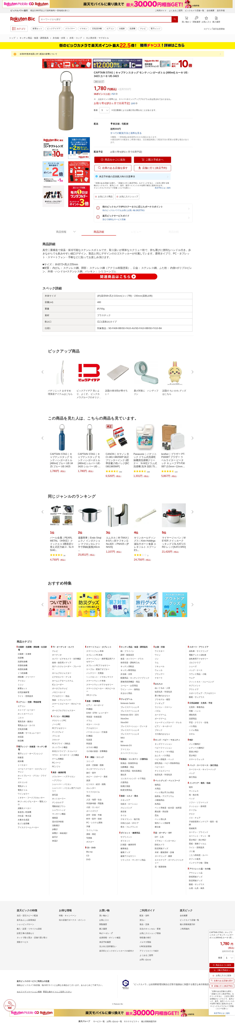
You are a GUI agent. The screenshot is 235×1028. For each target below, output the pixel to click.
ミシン (21, 685)
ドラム (89, 720)
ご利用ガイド (160, 10)
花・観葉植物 (160, 867)
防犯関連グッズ (195, 877)
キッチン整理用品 (128, 670)
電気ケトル (22, 790)
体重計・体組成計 (59, 833)
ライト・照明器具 (25, 696)
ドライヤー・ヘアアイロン (63, 777)
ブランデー (159, 674)
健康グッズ (125, 852)
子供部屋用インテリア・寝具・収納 (203, 823)
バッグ (192, 773)
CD (87, 856)
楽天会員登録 (219, 29)
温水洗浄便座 (58, 822)
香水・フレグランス (129, 827)
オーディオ (57, 655)
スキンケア (125, 800)
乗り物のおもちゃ (162, 696)
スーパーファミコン (129, 753)
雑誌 (88, 796)
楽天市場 (221, 10)
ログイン (208, 29)
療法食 (158, 827)
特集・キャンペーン (67, 915)
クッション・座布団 (197, 806)
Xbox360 (124, 722)
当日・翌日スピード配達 (27, 915)
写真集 (89, 838)
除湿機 (21, 741)
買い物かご (104, 915)
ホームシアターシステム (62, 681)
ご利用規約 (184, 929)
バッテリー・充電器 (95, 673)
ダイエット (125, 841)
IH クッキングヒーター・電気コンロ (32, 803)
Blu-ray (89, 852)
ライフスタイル (93, 792)
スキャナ (56, 740)
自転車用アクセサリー (198, 659)
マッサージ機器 (59, 814)
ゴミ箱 (192, 851)
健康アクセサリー (128, 856)
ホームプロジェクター (61, 673)
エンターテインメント (96, 769)
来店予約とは (160, 188)
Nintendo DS (126, 745)
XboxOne (125, 719)
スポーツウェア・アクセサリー (202, 693)
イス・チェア (194, 818)
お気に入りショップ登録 (150, 933)
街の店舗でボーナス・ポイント (72, 920)
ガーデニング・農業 (163, 856)
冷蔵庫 (122, 28)
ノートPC (56, 724)
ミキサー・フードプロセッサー (31, 798)
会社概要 (210, 10)
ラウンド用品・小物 (197, 674)
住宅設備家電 (23, 692)
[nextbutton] (192, 372)
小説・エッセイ (93, 807)
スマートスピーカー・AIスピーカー (66, 705)
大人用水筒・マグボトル (97, 38)
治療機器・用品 (127, 767)
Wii (122, 742)
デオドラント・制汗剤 (130, 819)
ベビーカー (159, 767)
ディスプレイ (58, 732)
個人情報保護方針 (187, 924)
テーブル (193, 810)
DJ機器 (89, 736)
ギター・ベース (93, 724)
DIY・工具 (159, 837)
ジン (157, 659)
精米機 (21, 761)
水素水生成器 (23, 820)
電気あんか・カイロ (26, 725)
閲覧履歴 (103, 924)
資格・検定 (91, 834)
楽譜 (88, 780)
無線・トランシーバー (61, 700)
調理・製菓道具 (127, 655)
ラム (157, 662)
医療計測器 (125, 786)
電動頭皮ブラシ (59, 806)
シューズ (193, 666)
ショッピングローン (25, 924)
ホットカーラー (59, 799)
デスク (192, 814)
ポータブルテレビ (59, 688)
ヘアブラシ (57, 780)
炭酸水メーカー (24, 808)
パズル (158, 711)
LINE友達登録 (146, 946)
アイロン (21, 681)
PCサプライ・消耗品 (61, 743)
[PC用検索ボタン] (175, 19)
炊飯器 (21, 757)
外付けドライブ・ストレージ (64, 751)
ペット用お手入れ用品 (164, 792)
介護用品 (124, 782)
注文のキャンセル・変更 (150, 929)
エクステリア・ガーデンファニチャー (169, 861)
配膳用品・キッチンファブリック (135, 678)
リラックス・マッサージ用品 (133, 860)
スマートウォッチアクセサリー (99, 685)
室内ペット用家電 (162, 823)
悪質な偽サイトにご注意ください (57, 992)
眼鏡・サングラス (196, 697)
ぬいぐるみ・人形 (162, 688)
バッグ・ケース (195, 670)
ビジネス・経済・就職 (96, 784)
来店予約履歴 (105, 942)
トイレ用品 (194, 730)
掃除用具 (193, 715)
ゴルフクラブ (194, 662)
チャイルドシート (162, 771)
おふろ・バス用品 (162, 755)
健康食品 (124, 848)
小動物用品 (159, 800)
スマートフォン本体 (95, 651)
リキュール (159, 666)
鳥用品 (158, 804)
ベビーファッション (163, 748)
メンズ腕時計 (194, 744)
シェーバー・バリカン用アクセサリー (66, 789)
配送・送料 (144, 915)
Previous (39, 63)
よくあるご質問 (175, 10)
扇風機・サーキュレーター (29, 733)
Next (195, 63)
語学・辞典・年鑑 (94, 815)
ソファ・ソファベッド (198, 802)
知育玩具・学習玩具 (163, 692)
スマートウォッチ (196, 759)
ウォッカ (158, 670)
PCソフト (56, 766)
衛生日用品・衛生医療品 (131, 771)
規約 (169, 188)
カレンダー (91, 788)
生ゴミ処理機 (23, 823)
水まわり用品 (126, 693)
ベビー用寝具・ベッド (164, 759)
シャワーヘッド (59, 810)
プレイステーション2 (130, 734)
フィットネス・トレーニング (201, 682)
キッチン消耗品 (127, 666)
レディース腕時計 (196, 748)
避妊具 (123, 775)
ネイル (123, 815)
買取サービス (22, 942)
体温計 (55, 841)
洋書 (88, 826)
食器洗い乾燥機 (24, 812)
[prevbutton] (43, 372)
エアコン (110, 28)
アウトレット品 (195, 873)
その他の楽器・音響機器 (96, 751)
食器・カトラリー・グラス (132, 659)
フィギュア (159, 703)
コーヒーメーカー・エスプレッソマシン (32, 770)
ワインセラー (23, 794)
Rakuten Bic (22, 19)
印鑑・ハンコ (194, 711)
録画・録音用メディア (61, 662)
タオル (192, 734)
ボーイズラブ (92, 811)
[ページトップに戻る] (230, 635)
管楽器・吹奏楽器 (94, 717)
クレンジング (126, 808)
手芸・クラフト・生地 (198, 722)
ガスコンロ (22, 782)
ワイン (158, 655)
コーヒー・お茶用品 (129, 685)
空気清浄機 (97, 28)
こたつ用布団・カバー (198, 855)
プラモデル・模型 (162, 699)
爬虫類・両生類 (161, 811)
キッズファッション (163, 744)
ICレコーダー (58, 685)
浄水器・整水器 (24, 816)
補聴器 (55, 818)
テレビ (143, 28)
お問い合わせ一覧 (114, 1021)
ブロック (158, 730)
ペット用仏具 (160, 819)
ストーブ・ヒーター (26, 710)
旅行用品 (193, 777)
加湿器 (21, 737)
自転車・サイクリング (198, 651)
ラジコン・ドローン (163, 707)
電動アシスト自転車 (197, 655)
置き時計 (193, 755)
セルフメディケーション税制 (29, 992)
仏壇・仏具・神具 (196, 888)
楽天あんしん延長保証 (26, 920)
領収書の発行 (145, 937)
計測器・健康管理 (128, 845)
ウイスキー (159, 651)
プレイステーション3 (130, 730)
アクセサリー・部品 (60, 696)
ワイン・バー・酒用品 (130, 689)
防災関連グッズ (161, 848)
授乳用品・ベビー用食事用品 (167, 763)
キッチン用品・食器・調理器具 (34, 38)
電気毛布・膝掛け (25, 721)
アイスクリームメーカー (28, 827)
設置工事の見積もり (25, 933)
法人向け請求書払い (108, 946)
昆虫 (157, 815)
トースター (22, 765)
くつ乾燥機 (22, 673)
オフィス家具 (194, 859)
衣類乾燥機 (22, 665)
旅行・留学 (91, 773)
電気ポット (22, 786)
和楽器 (89, 743)
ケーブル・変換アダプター (97, 669)
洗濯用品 (193, 719)
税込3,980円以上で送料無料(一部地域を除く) (49, 10)
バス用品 (193, 726)
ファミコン (125, 749)
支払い (142, 920)
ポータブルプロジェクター (63, 710)
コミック (90, 761)
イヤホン (83, 28)
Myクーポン (104, 933)
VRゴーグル (91, 695)
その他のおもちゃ (162, 734)
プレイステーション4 (130, 711)
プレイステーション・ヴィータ (134, 726)
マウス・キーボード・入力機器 (65, 755)
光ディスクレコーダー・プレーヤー (66, 667)
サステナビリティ (131, 1021)
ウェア (192, 678)
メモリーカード (59, 692)
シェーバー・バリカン (61, 784)
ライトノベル (92, 830)
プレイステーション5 (130, 707)
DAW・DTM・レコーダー (97, 713)
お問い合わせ (145, 960)
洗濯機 (132, 28)
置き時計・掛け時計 (197, 840)
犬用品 (158, 788)
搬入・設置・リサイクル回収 (29, 929)
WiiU (123, 738)
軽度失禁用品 (126, 790)
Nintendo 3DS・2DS (130, 715)
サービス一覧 (99, 1021)
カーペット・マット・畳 (199, 836)
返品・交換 (144, 924)
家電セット (37, 28)
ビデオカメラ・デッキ (61, 677)
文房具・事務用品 (196, 707)
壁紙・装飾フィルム (197, 844)
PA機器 (89, 709)
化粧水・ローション (129, 804)
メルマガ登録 (145, 942)
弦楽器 (89, 740)
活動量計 (56, 825)
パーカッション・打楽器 (96, 732)
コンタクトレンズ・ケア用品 (133, 778)
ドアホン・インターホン (165, 841)
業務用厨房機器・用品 (130, 682)
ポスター (90, 842)
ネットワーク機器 (59, 747)
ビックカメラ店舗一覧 (194, 10)
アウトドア (194, 689)
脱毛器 (55, 795)
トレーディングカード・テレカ (168, 722)
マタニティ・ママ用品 (164, 752)
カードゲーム (160, 715)
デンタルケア (58, 802)
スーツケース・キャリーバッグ (202, 769)
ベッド (192, 799)
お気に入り (104, 920)
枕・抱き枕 (194, 795)
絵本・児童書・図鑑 (95, 765)
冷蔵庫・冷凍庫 (24, 654)
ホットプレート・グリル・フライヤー (32, 777)
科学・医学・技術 (94, 819)
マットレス (194, 791)
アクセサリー (92, 728)
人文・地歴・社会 (94, 800)
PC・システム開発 (94, 823)
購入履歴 (103, 929)
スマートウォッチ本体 (96, 681)
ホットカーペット (25, 714)
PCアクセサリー (59, 728)
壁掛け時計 (194, 752)
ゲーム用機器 (58, 759)
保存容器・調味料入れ (130, 662)
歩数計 (55, 829)
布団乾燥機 (22, 669)
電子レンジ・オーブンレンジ (30, 754)
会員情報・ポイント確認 (109, 937)
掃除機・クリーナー (26, 677)
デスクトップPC (59, 720)
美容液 (123, 811)
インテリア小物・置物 (198, 863)
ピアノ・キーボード (95, 705)
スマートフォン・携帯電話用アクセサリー (100, 660)
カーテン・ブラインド (198, 832)
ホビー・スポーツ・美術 (96, 777)
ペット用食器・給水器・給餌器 (168, 808)
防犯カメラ (159, 845)
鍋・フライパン (127, 651)
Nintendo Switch (128, 703)
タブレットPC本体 (94, 655)
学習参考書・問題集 (95, 803)
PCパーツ (56, 763)
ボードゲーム (160, 719)
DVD (88, 859)
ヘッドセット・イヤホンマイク (99, 677)
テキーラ (158, 678)
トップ (12, 38)
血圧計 (55, 837)
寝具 (191, 787)
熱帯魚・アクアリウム (164, 796)
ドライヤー (70, 28)
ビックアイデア (53, 28)
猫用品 (158, 785)
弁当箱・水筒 (59, 38)
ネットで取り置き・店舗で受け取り (32, 937)
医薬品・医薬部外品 (129, 763)
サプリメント (126, 837)
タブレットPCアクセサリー (98, 665)
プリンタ (56, 736)
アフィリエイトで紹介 (149, 951)
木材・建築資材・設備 (164, 852)
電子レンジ (155, 28)
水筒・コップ (75, 38)
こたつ (21, 718)
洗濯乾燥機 (22, 662)
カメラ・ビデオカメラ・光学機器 (66, 659)
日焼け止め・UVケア (130, 823)
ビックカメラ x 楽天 (19, 10)
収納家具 (193, 828)
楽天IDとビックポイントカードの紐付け (116, 951)
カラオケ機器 (92, 747)
